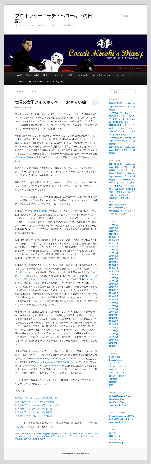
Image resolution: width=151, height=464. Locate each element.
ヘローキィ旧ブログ (117, 405)
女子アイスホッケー (33, 433)
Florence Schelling (55, 365)
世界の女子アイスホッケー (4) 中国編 (33, 408)
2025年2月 (113, 227)
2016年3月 (113, 280)
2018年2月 (113, 255)
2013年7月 (113, 324)
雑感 (111, 384)
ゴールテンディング (117, 366)
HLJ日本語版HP (36, 81)
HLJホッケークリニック (53, 75)
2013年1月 (113, 339)
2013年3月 (113, 333)
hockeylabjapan (116, 207)
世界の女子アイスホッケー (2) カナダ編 (34, 401)
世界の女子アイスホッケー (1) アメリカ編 (36, 397)
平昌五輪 (18, 438)
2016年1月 (113, 286)
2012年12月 (114, 342)
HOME (19, 75)
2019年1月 (113, 249)
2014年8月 (113, 296)
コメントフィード (116, 439)
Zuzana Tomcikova (44, 361)
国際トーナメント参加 (78, 75)
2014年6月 (113, 302)
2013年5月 (113, 330)
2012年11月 (114, 346)
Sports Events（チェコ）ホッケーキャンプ (111, 75)
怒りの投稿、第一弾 (117, 204)
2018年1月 (113, 258)
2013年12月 (114, 314)
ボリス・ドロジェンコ (118, 372)
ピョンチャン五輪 (42, 436)
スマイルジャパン (85, 433)
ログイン (113, 433)
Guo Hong (67, 361)
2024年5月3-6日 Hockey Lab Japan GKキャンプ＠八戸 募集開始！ (122, 149)
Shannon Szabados (26, 157)
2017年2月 (113, 265)
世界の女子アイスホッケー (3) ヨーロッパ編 (37, 405)
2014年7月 (113, 299)
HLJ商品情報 (114, 356)
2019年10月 (114, 240)
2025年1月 (113, 230)
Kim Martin (69, 358)
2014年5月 (113, 305)
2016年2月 (113, 283)
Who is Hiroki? (32, 75)
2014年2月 (113, 311)
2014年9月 (113, 293)
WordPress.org (116, 442)
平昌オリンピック (88, 436)
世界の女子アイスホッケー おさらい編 (50, 102)
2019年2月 (113, 246)
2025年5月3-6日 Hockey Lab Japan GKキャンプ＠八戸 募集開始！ (122, 140)
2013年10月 (114, 318)
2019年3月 (113, 243)
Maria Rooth (56, 358)
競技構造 (55, 433)
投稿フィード (115, 436)
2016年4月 (113, 277)
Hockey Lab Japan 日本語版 (121, 415)
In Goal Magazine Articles (121, 395)
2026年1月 (113, 224)
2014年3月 (113, 308)
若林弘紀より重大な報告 (119, 198)
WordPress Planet (117, 402)
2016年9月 (113, 274)
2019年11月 (114, 237)
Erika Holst (42, 358)
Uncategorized (115, 360)
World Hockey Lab (55, 81)
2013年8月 (113, 321)
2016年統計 (43, 210)
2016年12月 (114, 271)
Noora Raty (29, 365)
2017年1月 (113, 268)
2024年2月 (113, 234)
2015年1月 (113, 290)
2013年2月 (113, 336)
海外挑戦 (46, 433)
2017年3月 (113, 262)
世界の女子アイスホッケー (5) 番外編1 (34, 412)
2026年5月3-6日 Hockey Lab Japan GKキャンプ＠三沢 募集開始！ (122, 106)
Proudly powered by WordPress (75, 453)
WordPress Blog (116, 399)
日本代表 (27, 438)
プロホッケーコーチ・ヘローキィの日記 (53, 18)
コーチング (114, 363)
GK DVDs (20, 81)
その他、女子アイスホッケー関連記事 (34, 415)
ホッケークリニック (117, 369)
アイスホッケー (70, 433)
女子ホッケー (73, 436)
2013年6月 (113, 327)
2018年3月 (113, 252)
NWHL (18, 142)
